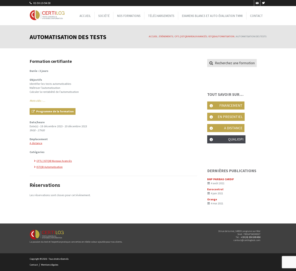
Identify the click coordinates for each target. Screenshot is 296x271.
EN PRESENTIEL (228, 116)
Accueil (85, 16)
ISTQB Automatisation (49, 167)
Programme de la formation (55, 111)
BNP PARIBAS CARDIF (220, 179)
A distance (36, 143)
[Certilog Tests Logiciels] (47, 15)
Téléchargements (161, 16)
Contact (256, 16)
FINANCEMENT (228, 105)
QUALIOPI (228, 139)
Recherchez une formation (235, 63)
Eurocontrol (215, 189)
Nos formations (129, 16)
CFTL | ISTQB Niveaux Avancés (54, 161)
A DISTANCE (228, 128)
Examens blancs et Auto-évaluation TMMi (212, 16)
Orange (212, 199)
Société (104, 16)
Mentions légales (49, 264)
